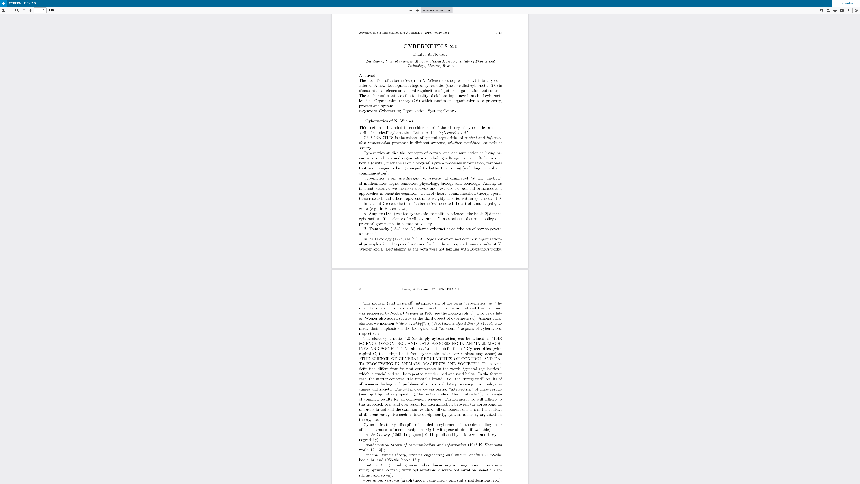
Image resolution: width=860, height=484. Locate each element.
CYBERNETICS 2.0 (22, 3)
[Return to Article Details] (3, 3)
